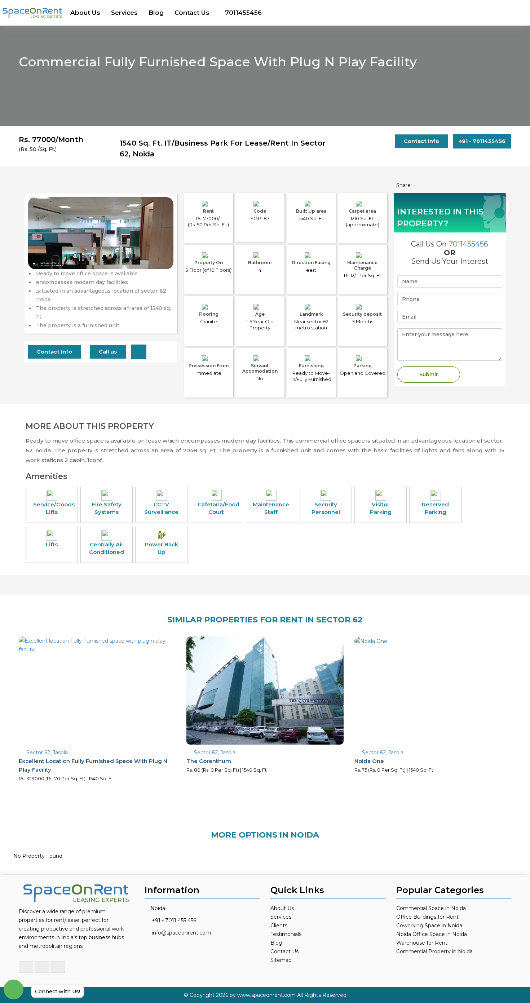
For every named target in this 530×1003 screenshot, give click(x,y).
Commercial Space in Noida (431, 908)
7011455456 (243, 12)
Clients (278, 925)
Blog (156, 12)
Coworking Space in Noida (429, 925)
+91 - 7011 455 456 (174, 920)
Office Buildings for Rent (427, 917)
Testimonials (285, 934)
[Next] (163, 247)
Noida (157, 908)
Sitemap (281, 960)
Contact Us (192, 12)
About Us (85, 12)
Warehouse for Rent (421, 943)
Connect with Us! (57, 991)
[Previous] (37, 247)
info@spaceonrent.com (181, 932)
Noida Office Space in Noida (431, 934)
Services (124, 12)
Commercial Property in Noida (434, 951)
